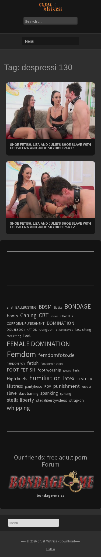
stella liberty (20, 400)
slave (12, 393)
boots (12, 315)
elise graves (64, 330)
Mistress (15, 386)
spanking (49, 393)
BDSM (45, 306)
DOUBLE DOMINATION (22, 330)
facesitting (14, 336)
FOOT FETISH (21, 370)
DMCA (50, 549)
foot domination (52, 364)
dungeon (46, 329)
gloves (67, 370)
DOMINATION (60, 323)
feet (27, 335)
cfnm (54, 316)
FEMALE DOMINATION (38, 343)
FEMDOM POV (16, 364)
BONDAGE (77, 306)
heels (76, 370)
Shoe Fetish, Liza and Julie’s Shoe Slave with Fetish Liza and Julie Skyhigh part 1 (50, 146)
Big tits (58, 307)
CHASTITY (66, 316)
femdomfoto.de (56, 355)
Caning (28, 315)
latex (68, 378)
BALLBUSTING (26, 307)
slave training (28, 393)
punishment (66, 386)
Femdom (21, 354)
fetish (33, 363)
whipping (18, 407)
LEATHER (84, 378)
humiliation (45, 378)
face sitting (83, 329)
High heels (17, 379)
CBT (44, 315)
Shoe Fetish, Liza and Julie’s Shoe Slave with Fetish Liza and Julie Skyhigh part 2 (50, 225)
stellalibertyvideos (51, 400)
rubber (86, 386)
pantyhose (33, 386)
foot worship (49, 370)
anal (10, 307)
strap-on (76, 400)
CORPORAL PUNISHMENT (25, 323)
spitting (65, 393)
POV (47, 386)
